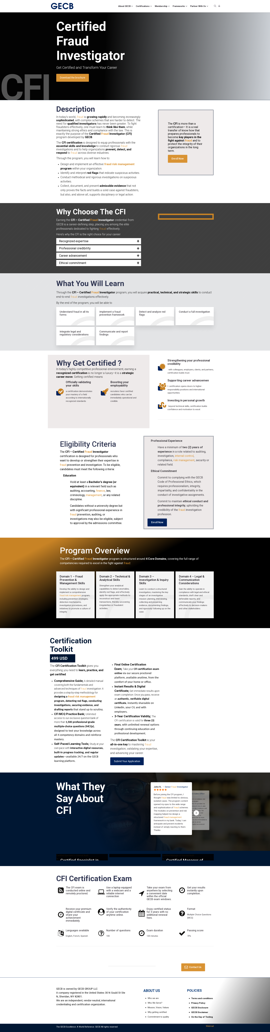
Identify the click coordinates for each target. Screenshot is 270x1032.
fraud (80, 117)
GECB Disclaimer (199, 1012)
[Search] (215, 6)
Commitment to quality (158, 1017)
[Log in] (219, 6)
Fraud (72, 41)
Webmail (210, 1026)
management (94, 495)
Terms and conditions (202, 998)
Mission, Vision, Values (158, 1007)
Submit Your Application (127, 761)
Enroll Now (178, 158)
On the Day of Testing (202, 1017)
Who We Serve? (155, 1003)
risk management (123, 164)
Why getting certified (157, 1012)
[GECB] (62, 6)
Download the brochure (72, 77)
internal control (184, 455)
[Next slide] (196, 813)
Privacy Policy (198, 1003)
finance (100, 490)
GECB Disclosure (199, 1007)
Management (68, 583)
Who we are (153, 998)
